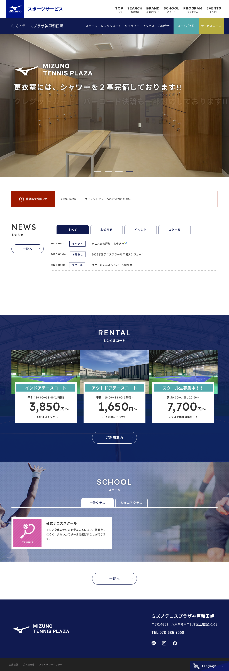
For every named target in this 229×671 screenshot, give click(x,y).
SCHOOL (171, 9)
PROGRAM (193, 9)
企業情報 (13, 664)
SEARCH (134, 9)
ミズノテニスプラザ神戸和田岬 (37, 26)
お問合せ (164, 26)
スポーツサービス (45, 8)
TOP (119, 9)
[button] (97, 171)
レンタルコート (111, 26)
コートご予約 (186, 26)
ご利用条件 (29, 664)
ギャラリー (132, 26)
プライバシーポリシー (50, 664)
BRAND (153, 9)
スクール (91, 26)
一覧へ (27, 249)
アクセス (149, 26)
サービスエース (211, 26)
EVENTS (213, 9)
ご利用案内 (114, 437)
